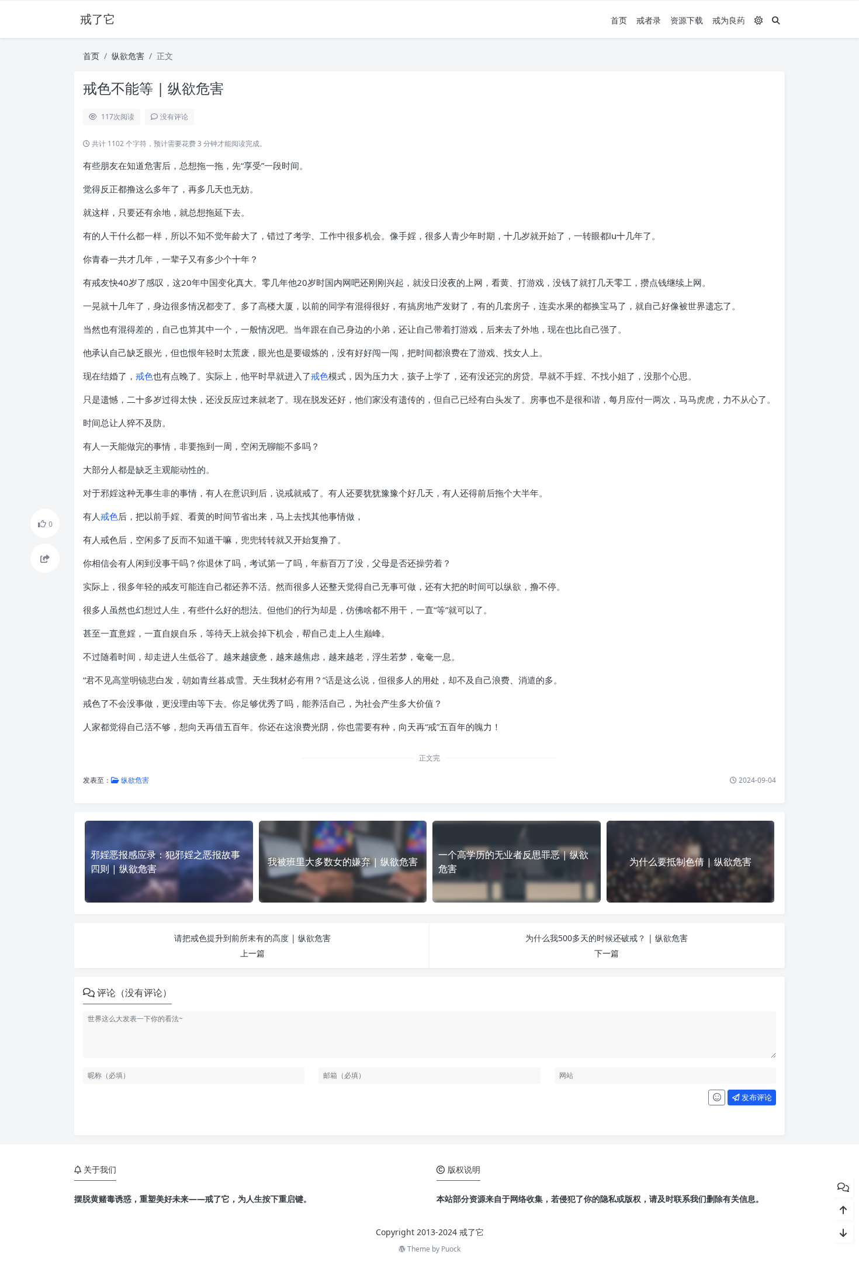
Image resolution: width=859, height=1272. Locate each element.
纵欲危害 (128, 55)
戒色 (144, 376)
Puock (450, 1249)
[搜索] (776, 20)
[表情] (716, 1098)
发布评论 (756, 1097)
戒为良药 (728, 20)
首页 (619, 20)
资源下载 (686, 20)
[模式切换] (758, 20)
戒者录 (648, 20)
